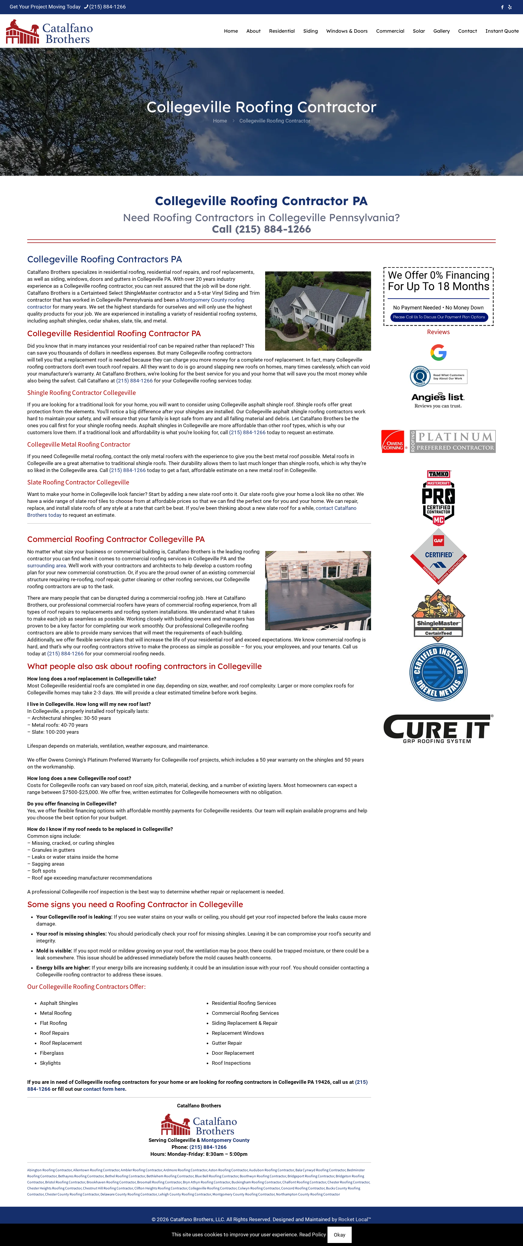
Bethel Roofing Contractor (125, 1176)
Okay (339, 1235)
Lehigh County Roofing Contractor (184, 1194)
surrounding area (46, 565)
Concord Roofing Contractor (302, 1188)
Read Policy (312, 1234)
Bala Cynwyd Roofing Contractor (320, 1170)
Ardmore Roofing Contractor (185, 1170)
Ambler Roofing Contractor (141, 1170)
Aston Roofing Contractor (228, 1170)
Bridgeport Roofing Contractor (311, 1176)
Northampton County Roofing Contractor (308, 1194)
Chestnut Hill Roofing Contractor (108, 1188)
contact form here (104, 1089)
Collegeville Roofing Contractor (212, 1188)
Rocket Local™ (354, 1219)
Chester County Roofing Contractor (72, 1194)
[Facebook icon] (502, 7)
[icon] (510, 7)
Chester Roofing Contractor (348, 1182)
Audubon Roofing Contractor (271, 1170)
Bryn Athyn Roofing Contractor (206, 1182)
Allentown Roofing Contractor (96, 1170)
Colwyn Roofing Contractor (259, 1188)
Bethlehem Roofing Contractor (169, 1176)
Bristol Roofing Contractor (65, 1182)
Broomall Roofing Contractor (159, 1182)
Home (220, 121)
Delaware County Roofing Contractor (128, 1194)
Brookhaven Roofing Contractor (111, 1182)
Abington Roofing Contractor (49, 1170)
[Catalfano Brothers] (49, 31)
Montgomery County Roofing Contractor (243, 1194)
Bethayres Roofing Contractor (81, 1176)
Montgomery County (225, 1140)
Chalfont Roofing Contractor (304, 1182)
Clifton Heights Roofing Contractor (160, 1188)
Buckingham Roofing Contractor (256, 1182)
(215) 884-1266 (107, 7)
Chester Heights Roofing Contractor (54, 1188)
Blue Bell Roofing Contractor (216, 1176)
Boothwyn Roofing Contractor (263, 1176)
